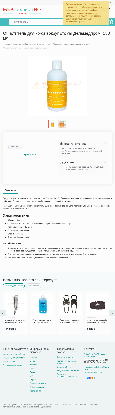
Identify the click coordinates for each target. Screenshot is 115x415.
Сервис (33, 379)
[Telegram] (95, 378)
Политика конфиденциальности (67, 375)
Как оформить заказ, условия (66, 362)
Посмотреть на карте (93, 372)
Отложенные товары (12, 365)
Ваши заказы (9, 361)
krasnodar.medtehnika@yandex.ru (96, 368)
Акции (32, 372)
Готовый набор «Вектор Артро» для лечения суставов (64, 321)
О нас (32, 361)
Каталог (33, 365)
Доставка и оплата (65, 357)
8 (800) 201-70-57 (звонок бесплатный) (95, 355)
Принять (82, 22)
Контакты (34, 357)
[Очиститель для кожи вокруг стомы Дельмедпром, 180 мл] (57, 86)
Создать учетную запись (14, 358)
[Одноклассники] (91, 378)
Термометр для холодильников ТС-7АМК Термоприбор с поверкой (37, 321)
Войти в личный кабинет (14, 354)
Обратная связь (37, 387)
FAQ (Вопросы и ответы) (68, 370)
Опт (31, 376)
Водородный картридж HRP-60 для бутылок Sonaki (92, 321)
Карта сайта (35, 391)
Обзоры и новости (38, 383)
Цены (32, 368)
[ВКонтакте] (88, 378)
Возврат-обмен (64, 367)
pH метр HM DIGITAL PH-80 (9, 321)
